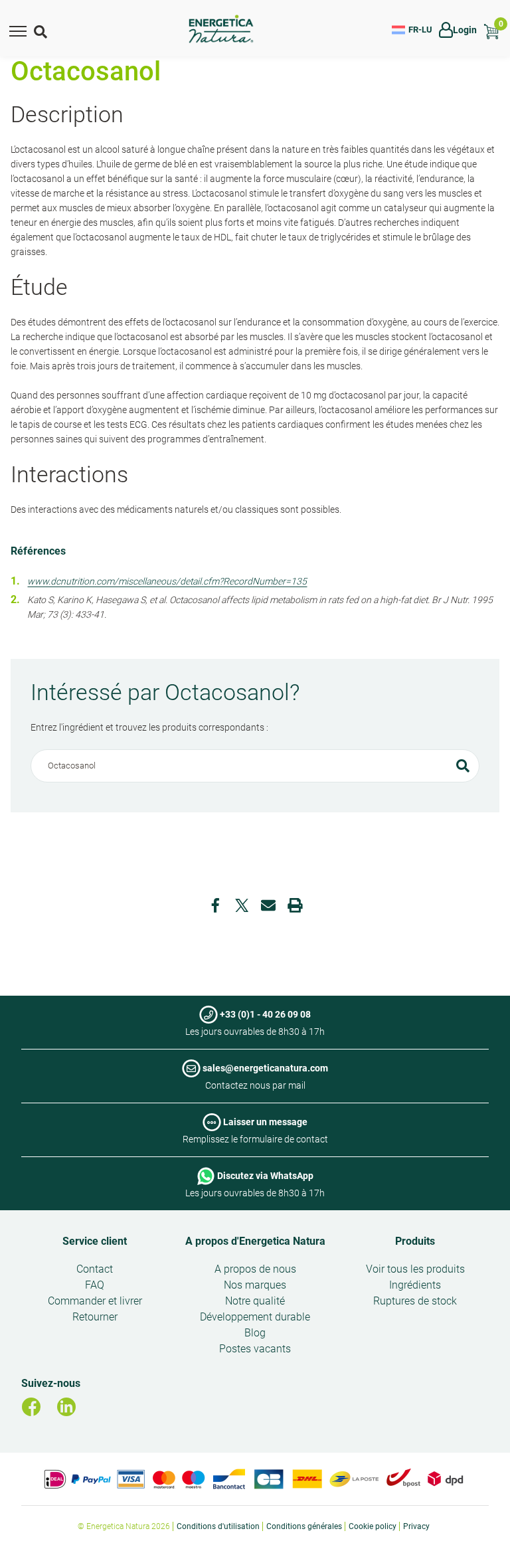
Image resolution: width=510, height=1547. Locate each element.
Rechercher (462, 765)
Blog (255, 1332)
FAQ (94, 1285)
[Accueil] (221, 29)
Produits (415, 1241)
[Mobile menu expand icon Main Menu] (18, 30)
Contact (94, 1269)
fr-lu (420, 30)
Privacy (416, 1526)
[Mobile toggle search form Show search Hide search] (41, 30)
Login (465, 30)
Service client (94, 1241)
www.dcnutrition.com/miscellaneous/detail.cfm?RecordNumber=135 (167, 581)
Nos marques (255, 1285)
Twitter (241, 905)
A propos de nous (255, 1269)
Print (295, 905)
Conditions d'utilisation (218, 1526)
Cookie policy (372, 1526)
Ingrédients (415, 1285)
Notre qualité (255, 1301)
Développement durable (255, 1317)
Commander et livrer (95, 1301)
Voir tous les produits (415, 1269)
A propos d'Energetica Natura (255, 1241)
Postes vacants (255, 1348)
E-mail (268, 905)
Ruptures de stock (415, 1301)
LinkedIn (66, 1407)
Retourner (95, 1317)
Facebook (215, 905)
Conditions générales (304, 1526)
